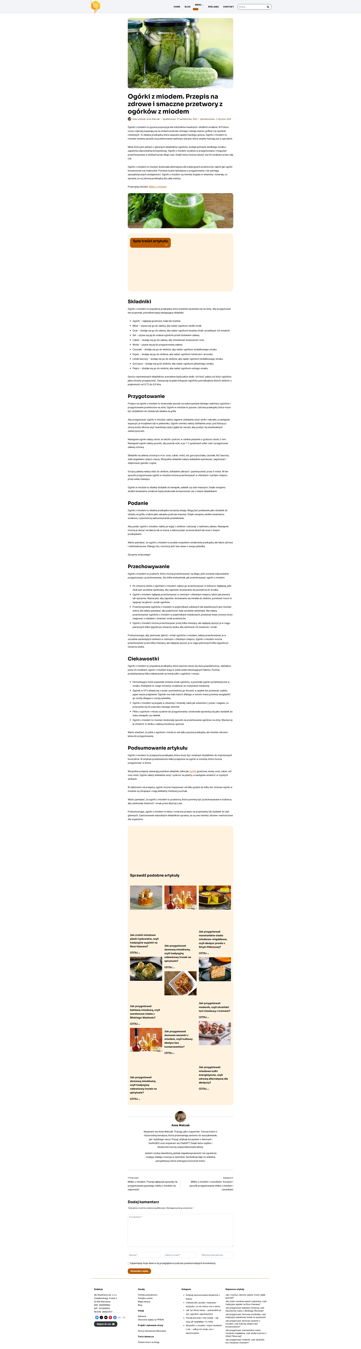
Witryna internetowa (212, 1255)
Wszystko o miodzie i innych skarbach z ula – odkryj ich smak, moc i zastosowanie (204, 1329)
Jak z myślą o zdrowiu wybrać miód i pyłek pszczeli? (245, 1296)
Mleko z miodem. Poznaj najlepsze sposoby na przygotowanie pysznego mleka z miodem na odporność (152, 1184)
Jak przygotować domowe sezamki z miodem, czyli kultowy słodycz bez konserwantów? (178, 1039)
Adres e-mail (172, 1255)
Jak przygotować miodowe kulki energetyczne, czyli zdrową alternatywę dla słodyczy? (213, 1075)
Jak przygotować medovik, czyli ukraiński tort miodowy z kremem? (214, 1007)
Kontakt (228, 6)
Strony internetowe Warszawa (152, 1331)
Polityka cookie (145, 1298)
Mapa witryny (144, 1301)
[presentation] (146, 898)
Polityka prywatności (148, 1294)
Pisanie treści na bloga (148, 1342)
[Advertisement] (180, 267)
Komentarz (135, 1217)
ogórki (193, 771)
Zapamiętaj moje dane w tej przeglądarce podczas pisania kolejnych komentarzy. (173, 1263)
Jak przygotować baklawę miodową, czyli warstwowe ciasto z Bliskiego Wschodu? (145, 1012)
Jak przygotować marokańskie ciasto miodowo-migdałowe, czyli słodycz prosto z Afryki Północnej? (213, 939)
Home (177, 6)
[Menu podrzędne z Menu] (195, 9)
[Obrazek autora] (129, 119)
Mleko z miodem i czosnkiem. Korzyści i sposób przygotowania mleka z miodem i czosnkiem (211, 1184)
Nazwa (133, 1255)
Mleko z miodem (158, 187)
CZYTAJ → (135, 952)
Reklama (213, 6)
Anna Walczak (153, 119)
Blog (188, 6)
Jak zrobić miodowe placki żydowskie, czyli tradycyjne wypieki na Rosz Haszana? (144, 941)
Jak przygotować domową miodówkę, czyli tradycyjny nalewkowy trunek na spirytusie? (143, 1085)
